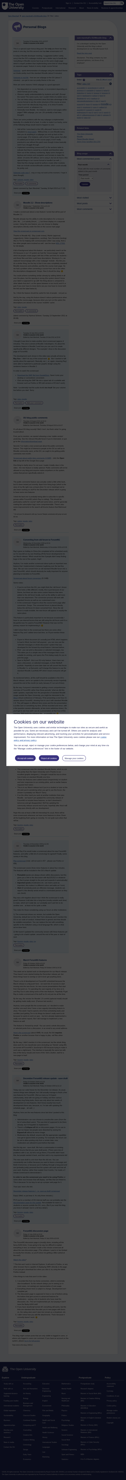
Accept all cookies (25, 758)
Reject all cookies (49, 758)
